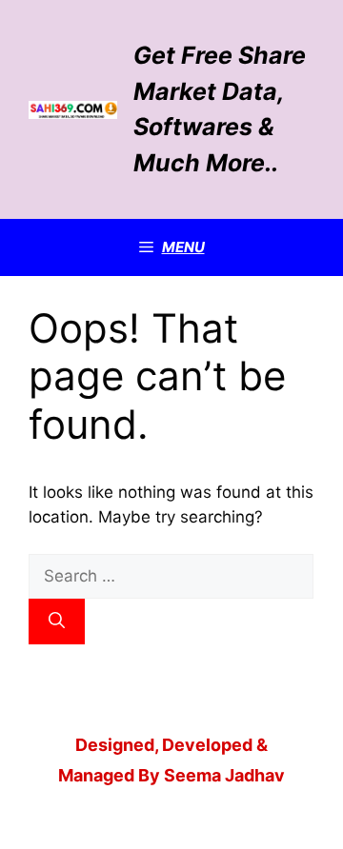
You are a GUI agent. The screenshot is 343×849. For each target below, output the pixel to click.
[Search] (57, 621)
